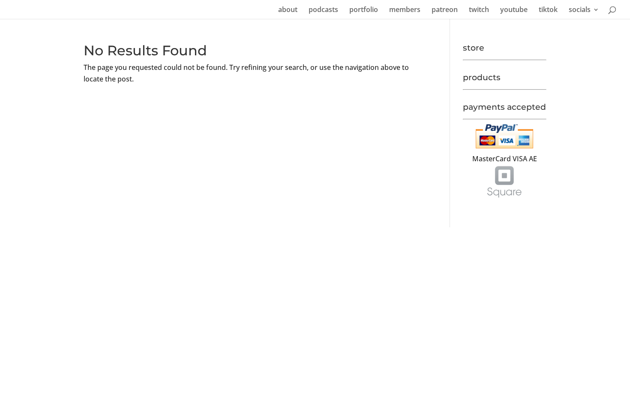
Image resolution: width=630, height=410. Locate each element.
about (287, 10)
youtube (514, 10)
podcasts (323, 10)
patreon (445, 10)
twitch (479, 10)
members (404, 10)
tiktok (548, 10)
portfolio (363, 10)
